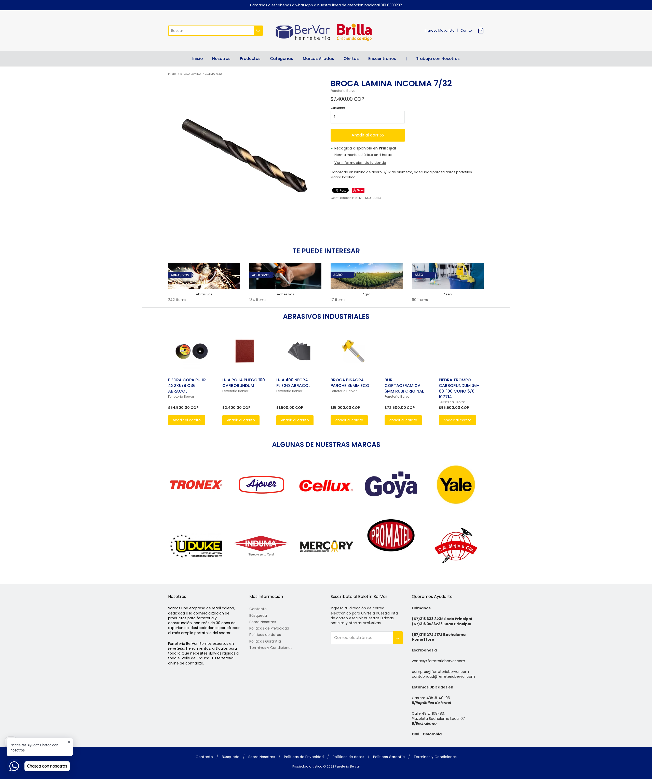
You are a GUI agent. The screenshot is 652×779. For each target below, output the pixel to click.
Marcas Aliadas (318, 58)
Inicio (197, 58)
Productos (250, 58)
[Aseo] (448, 276)
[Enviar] (258, 31)
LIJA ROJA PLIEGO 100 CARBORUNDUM (243, 382)
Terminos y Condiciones (270, 647)
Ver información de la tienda (360, 163)
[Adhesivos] (285, 276)
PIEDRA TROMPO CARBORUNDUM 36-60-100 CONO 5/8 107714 (459, 388)
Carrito (466, 30)
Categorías (281, 58)
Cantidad (338, 108)
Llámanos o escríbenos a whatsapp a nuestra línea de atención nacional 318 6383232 (326, 5)
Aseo (447, 294)
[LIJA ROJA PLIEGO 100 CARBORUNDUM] (244, 351)
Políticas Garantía (265, 641)
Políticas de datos (265, 634)
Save (360, 190)
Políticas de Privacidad (269, 628)
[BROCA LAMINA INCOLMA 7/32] (244, 155)
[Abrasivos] (204, 276)
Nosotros (221, 58)
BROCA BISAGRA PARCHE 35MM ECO (350, 382)
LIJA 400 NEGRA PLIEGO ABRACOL (293, 382)
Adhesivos (285, 294)
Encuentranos (382, 58)
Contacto (258, 608)
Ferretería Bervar (344, 91)
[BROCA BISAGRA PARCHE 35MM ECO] (353, 351)
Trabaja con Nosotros (438, 58)
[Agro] (367, 276)
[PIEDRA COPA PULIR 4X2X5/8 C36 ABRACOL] (190, 351)
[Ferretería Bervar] (326, 30)
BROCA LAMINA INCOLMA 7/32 (201, 74)
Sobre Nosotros (262, 621)
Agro (366, 294)
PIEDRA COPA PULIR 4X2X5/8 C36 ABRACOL (187, 385)
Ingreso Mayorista (440, 30)
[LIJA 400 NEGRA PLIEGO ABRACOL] (298, 351)
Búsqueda (258, 615)
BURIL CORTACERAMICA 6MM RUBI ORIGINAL (404, 385)
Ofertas (351, 58)
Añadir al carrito (367, 135)
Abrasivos (204, 294)
